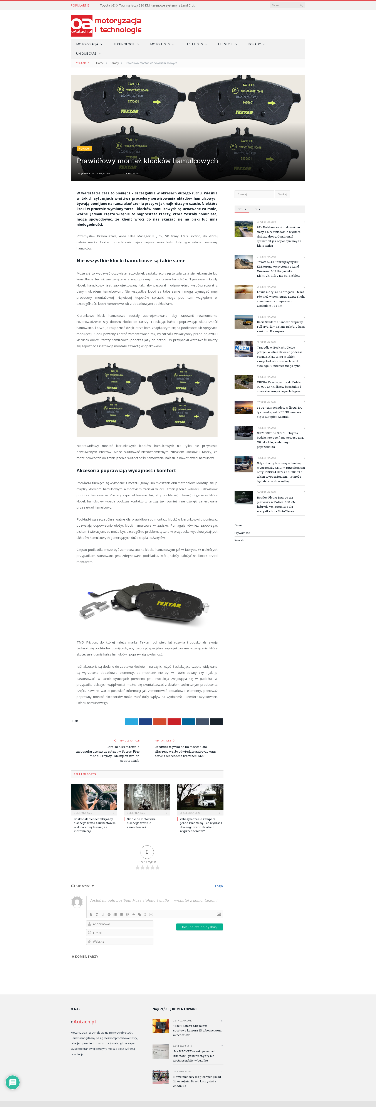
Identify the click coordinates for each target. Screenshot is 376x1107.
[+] (151, 914)
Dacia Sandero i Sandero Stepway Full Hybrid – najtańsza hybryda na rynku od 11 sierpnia (281, 326)
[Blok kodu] (133, 914)
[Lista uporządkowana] (115, 914)
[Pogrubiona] (91, 914)
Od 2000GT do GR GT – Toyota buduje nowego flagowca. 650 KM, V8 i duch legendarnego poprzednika (280, 440)
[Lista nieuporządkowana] (121, 914)
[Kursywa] (97, 914)
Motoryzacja (87, 44)
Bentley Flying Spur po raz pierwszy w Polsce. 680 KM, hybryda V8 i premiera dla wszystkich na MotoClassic (276, 504)
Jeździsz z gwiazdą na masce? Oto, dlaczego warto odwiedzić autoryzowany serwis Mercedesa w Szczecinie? (186, 751)
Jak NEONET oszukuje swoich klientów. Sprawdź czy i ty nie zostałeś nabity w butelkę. (194, 1055)
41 (221, 1071)
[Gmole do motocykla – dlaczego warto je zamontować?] (147, 799)
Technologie (124, 44)
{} (145, 914)
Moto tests (160, 44)
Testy (256, 209)
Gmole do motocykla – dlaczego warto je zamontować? (142, 823)
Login (218, 886)
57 (221, 1020)
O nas (238, 525)
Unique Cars (86, 53)
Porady (254, 44)
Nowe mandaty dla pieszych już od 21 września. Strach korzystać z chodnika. (197, 1081)
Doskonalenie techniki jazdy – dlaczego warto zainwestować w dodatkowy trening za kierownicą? (95, 825)
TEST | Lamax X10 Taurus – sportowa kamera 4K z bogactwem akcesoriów (197, 1030)
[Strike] (109, 914)
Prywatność (242, 533)
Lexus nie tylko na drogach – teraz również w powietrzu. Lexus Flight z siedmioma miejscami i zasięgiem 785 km (281, 299)
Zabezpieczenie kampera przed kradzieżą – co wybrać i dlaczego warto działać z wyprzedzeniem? (201, 825)
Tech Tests (194, 44)
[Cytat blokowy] (127, 914)
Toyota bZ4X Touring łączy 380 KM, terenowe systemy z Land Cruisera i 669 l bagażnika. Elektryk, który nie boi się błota (150, 5)
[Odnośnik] (139, 914)
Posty (242, 209)
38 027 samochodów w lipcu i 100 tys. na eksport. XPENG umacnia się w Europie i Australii (279, 412)
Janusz (85, 173)
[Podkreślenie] (103, 914)
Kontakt (240, 540)
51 (221, 1046)
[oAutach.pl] (106, 24)
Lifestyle (225, 44)
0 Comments (130, 173)
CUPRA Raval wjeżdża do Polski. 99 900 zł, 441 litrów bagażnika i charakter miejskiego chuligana (279, 386)
